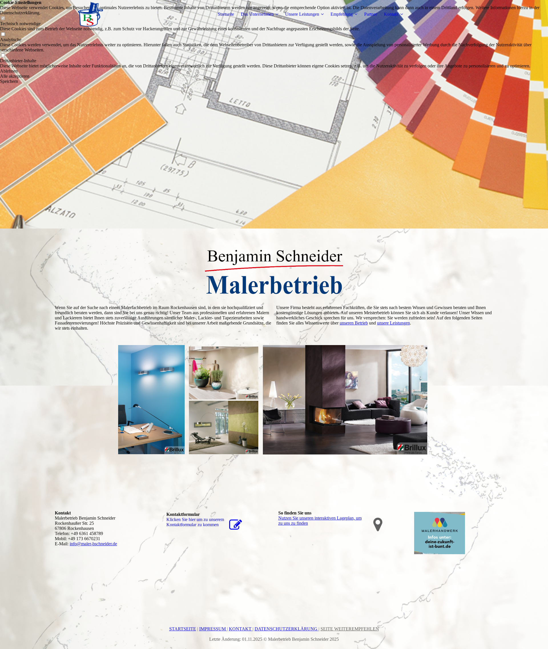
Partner (370, 14)
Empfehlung (342, 14)
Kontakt (391, 14)
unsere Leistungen (393, 323)
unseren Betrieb (354, 323)
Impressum (213, 628)
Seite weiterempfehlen (350, 628)
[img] (90, 14)
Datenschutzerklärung (287, 628)
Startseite (226, 14)
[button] (274, 71)
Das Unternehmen (257, 14)
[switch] (3, 34)
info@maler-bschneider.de (93, 543)
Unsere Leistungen (302, 14)
